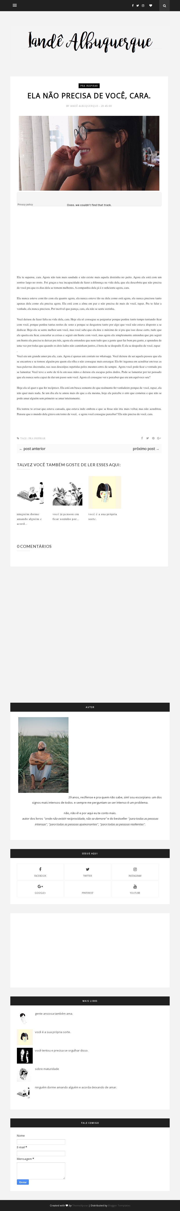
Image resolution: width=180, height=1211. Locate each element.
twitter (87, 875)
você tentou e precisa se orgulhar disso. (61, 1050)
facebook (40, 875)
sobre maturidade (47, 1069)
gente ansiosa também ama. (54, 1014)
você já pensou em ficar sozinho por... (66, 516)
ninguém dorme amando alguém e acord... (29, 518)
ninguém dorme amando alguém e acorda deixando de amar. (76, 1087)
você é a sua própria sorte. (102, 516)
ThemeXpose (80, 1205)
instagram (135, 875)
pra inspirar (89, 85)
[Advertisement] (89, 238)
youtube (135, 892)
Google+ (40, 892)
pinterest (87, 892)
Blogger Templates (119, 1205)
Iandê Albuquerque (84, 105)
